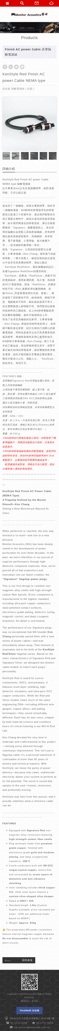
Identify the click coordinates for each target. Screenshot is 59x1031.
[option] (29, 123)
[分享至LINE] (22, 66)
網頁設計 (25, 1001)
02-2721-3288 (19, 1023)
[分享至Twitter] (16, 66)
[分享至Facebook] (4, 66)
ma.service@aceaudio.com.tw (32, 1027)
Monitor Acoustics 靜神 (29, 14)
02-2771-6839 (44, 1023)
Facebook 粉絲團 (29, 1010)
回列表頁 (27, 960)
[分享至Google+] (10, 66)
